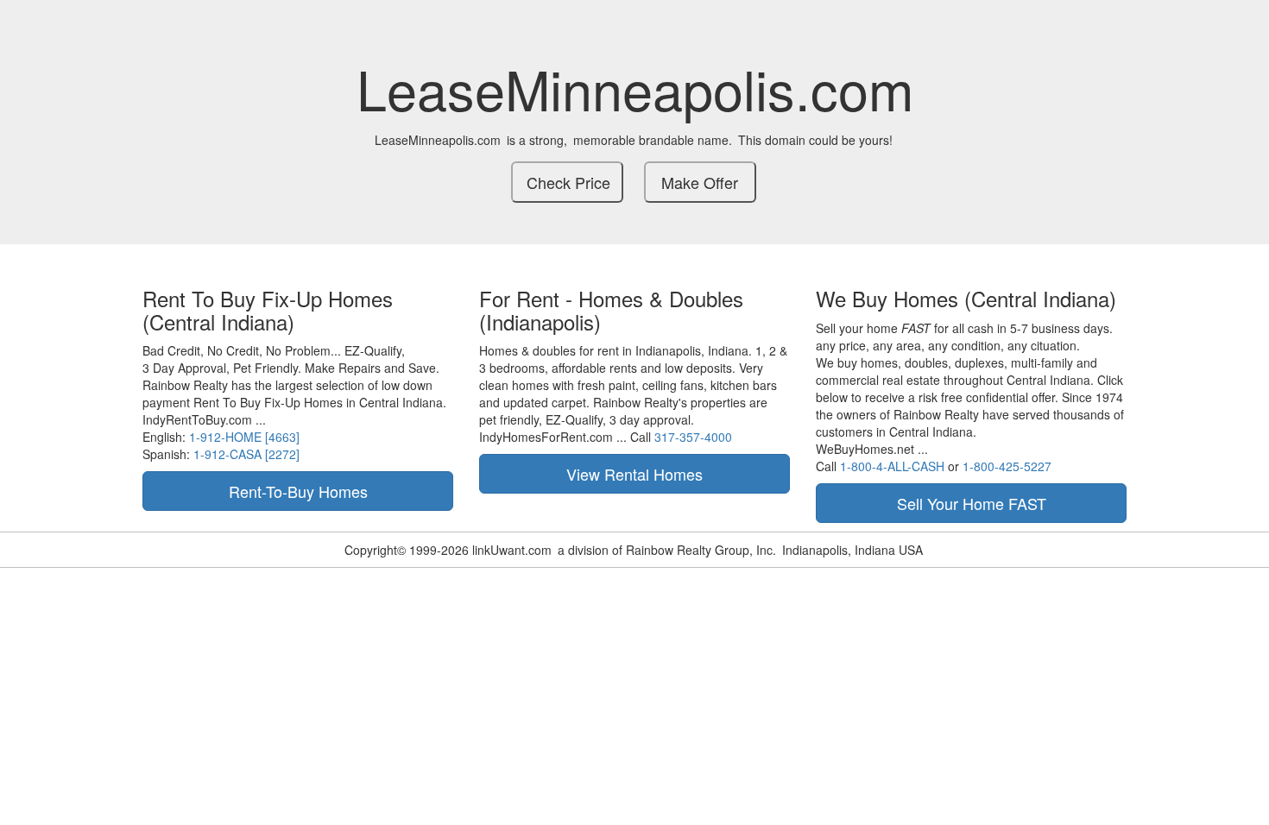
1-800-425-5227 (1007, 466)
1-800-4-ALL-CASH (892, 466)
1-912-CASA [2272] (246, 454)
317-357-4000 (693, 436)
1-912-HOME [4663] (244, 436)
